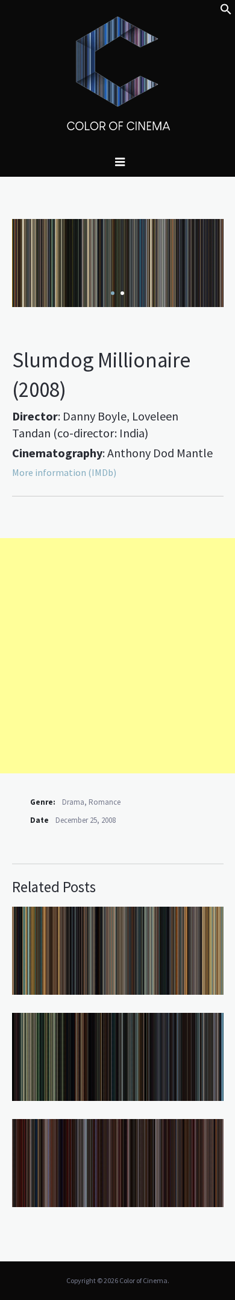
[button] (226, 11)
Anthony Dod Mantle (160, 452)
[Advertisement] (117, 655)
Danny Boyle (95, 415)
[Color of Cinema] (117, 73)
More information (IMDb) (64, 472)
